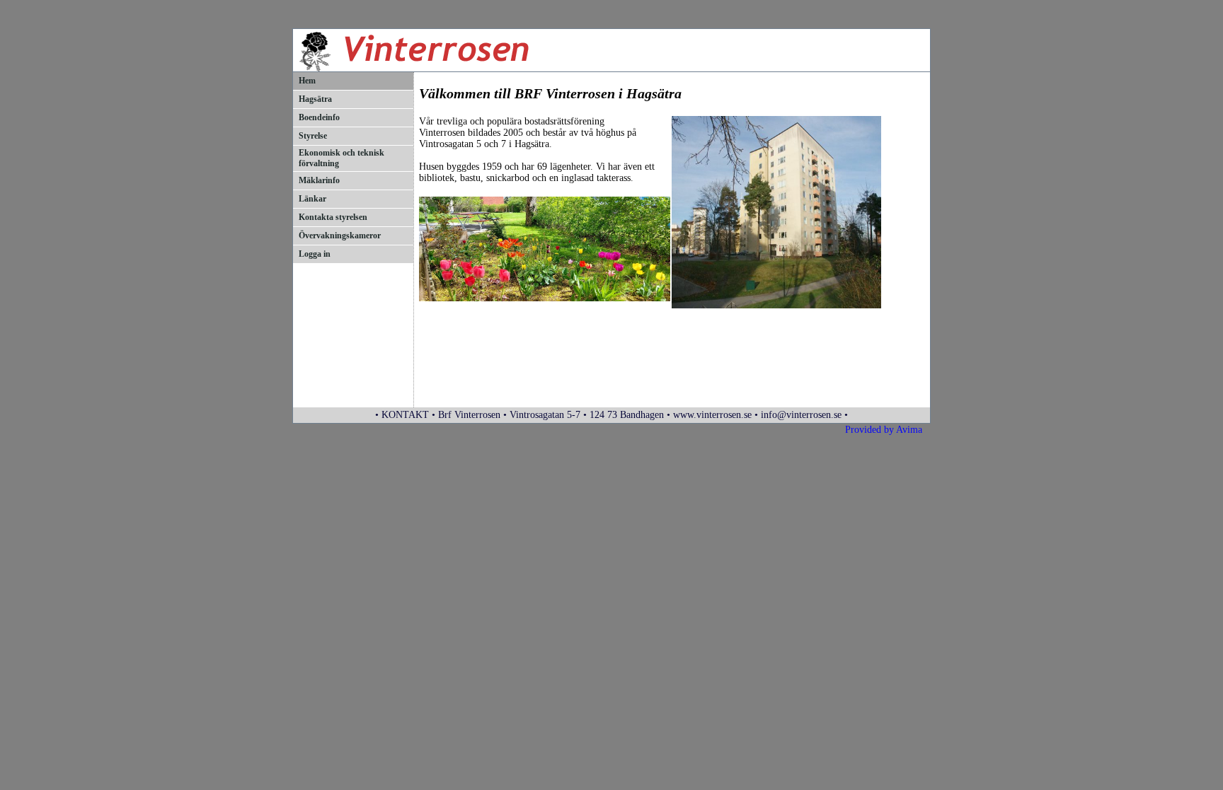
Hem (307, 81)
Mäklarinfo (319, 180)
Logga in (315, 254)
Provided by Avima (883, 429)
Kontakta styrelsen (333, 217)
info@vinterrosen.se (801, 414)
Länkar (312, 199)
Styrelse (313, 136)
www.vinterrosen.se (712, 414)
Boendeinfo (319, 117)
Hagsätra (315, 99)
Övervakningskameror (340, 235)
